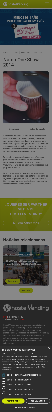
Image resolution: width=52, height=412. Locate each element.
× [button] (49, 348)
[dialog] (26, 206)
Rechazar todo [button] (38, 401)
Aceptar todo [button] (13, 401)
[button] (26, 407)
